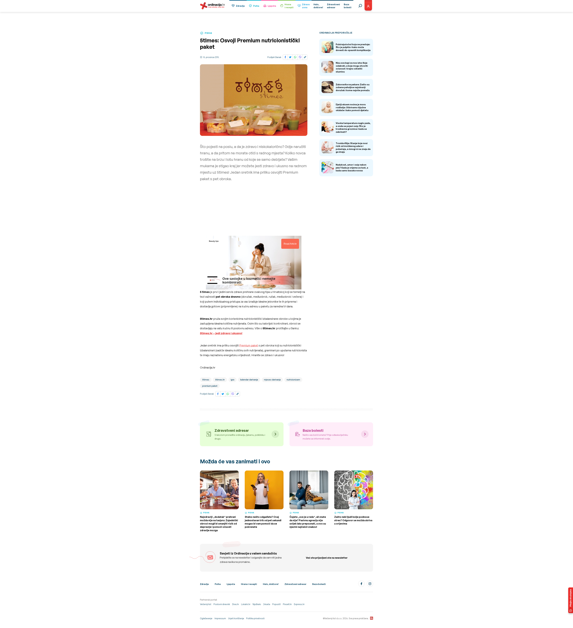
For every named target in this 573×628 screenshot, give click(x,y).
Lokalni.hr (245, 604)
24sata (266, 604)
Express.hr (299, 604)
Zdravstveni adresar (295, 584)
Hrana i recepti (249, 584)
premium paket (209, 386)
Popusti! (276, 604)
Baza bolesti (319, 584)
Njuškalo (257, 604)
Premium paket (248, 345)
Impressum (220, 618)
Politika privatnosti (255, 618)
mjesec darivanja (272, 379)
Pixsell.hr (287, 604)
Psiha (256, 6)
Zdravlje (240, 6)
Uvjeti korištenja (236, 618)
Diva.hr (235, 604)
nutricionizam (293, 379)
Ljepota (272, 6)
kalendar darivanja (249, 379)
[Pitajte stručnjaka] (570, 600)
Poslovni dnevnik (222, 604)
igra (232, 379)
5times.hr (220, 379)
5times (205, 379)
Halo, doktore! (271, 584)
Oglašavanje (206, 618)
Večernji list (205, 604)
